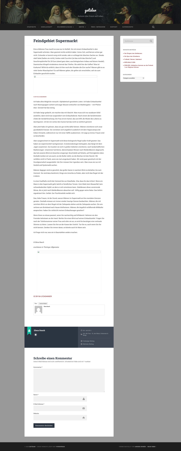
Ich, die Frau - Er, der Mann (91, 333)
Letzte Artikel (43, 303)
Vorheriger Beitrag (88, 341)
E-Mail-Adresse (38, 404)
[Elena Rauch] (38, 313)
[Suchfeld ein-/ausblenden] (153, 27)
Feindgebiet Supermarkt (55, 40)
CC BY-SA (36, 97)
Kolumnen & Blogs (64, 27)
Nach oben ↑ (152, 446)
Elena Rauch (47, 306)
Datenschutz (127, 27)
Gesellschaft (46, 27)
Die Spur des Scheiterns (132, 56)
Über (36, 303)
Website (36, 413)
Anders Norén (140, 446)
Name (35, 394)
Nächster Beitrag (88, 344)
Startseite (31, 27)
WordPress (60, 446)
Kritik (81, 27)
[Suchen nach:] (138, 41)
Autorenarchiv (35, 334)
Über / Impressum (98, 27)
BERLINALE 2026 (129, 62)
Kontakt (113, 27)
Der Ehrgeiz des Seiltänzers (133, 53)
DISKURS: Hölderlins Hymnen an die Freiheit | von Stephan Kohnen (138, 66)
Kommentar (37, 367)
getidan (90, 10)
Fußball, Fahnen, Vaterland (133, 59)
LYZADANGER (42, 97)
